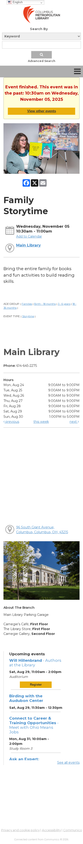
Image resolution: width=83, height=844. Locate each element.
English (17, 2)
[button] (77, 71)
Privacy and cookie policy (20, 830)
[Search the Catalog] (41, 55)
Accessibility (51, 830)
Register (36, 684)
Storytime (28, 316)
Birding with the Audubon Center (26, 698)
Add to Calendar (29, 236)
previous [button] (12, 422)
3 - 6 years (64, 304)
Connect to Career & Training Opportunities (34, 725)
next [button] (74, 422)
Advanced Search (41, 61)
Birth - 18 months (45, 304)
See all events (68, 762)
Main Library (28, 245)
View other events (41, 111)
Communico (72, 830)
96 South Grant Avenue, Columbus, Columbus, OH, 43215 (42, 529)
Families (27, 304)
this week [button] (41, 422)
